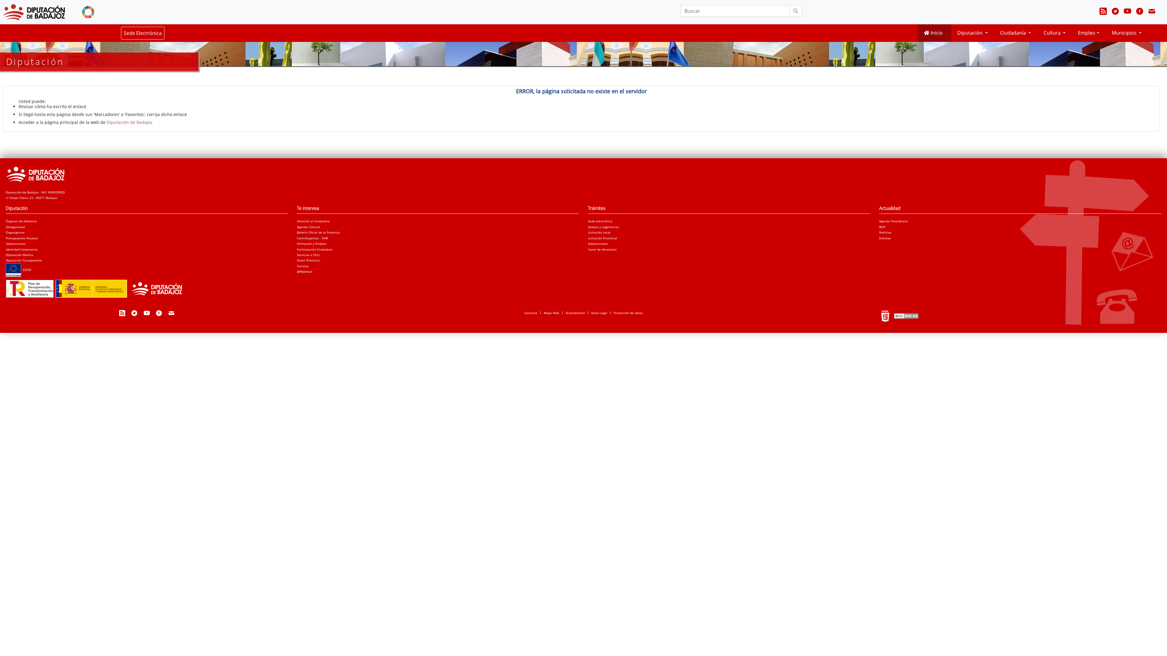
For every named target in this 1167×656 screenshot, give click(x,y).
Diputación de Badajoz (130, 122)
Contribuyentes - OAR (312, 238)
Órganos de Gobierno (21, 221)
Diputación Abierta (19, 255)
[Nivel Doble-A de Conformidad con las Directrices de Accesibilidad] (905, 316)
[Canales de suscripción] (1103, 12)
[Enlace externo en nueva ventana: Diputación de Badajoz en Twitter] (1115, 12)
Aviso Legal (599, 313)
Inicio (936, 32)
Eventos (885, 238)
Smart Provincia (308, 260)
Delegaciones (15, 227)
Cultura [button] (1053, 32)
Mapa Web (551, 313)
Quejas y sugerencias (603, 227)
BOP (882, 227)
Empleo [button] (1086, 32)
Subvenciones (16, 243)
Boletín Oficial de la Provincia (318, 232)
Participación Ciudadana (314, 249)
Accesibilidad (575, 313)
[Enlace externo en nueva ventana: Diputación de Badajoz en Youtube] (1127, 12)
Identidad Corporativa (22, 249)
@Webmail (304, 271)
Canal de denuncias (602, 249)
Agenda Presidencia (893, 221)
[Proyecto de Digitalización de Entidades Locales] (97, 287)
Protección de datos (628, 313)
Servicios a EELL (308, 255)
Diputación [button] (970, 32)
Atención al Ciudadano (313, 221)
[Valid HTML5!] (885, 316)
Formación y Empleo (311, 243)
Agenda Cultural (308, 227)
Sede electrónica (600, 221)
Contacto (530, 313)
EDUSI (26, 270)
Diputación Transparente (24, 260)
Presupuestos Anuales (22, 238)
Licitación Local (599, 232)
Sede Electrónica (143, 33)
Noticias (885, 232)
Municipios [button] (1125, 32)
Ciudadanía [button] (1013, 32)
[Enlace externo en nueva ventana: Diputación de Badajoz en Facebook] (1140, 12)
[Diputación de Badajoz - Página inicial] (34, 12)
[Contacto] (1152, 12)
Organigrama (15, 232)
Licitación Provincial (602, 238)
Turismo (302, 266)
